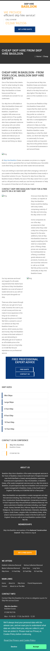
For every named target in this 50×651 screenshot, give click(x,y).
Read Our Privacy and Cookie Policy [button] (19, 640)
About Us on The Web (17, 586)
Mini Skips (8, 395)
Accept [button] (36, 647)
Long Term (36, 568)
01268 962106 (16, 23)
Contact (4, 586)
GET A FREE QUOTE (25, 29)
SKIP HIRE (29, 5)
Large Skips (9, 402)
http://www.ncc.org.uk (28, 533)
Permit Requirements (35, 583)
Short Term (26, 568)
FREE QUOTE (24, 369)
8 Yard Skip (8, 416)
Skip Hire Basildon (10, 160)
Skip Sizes (5, 571)
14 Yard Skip (16, 571)
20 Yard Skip (27, 571)
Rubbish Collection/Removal (11, 565)
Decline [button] (14, 647)
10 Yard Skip (9, 422)
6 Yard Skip (8, 409)
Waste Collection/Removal (11, 568)
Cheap (45, 56)
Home (38, 56)
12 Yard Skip (9, 429)
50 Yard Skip (38, 571)
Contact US (25, 374)
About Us (12, 583)
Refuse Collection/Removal (33, 565)
